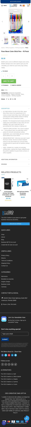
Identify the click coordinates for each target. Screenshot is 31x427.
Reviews (4, 164)
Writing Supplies (19, 47)
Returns (3, 258)
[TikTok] (15, 364)
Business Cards (5, 284)
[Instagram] (9, 364)
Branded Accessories (7, 279)
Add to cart (8, 81)
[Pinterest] (11, 99)
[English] (21, 6)
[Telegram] (15, 99)
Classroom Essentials (15, 93)
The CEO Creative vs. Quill (8, 374)
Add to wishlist (16, 85)
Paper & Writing (15, 94)
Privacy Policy (5, 255)
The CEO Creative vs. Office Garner (11, 376)
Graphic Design (5, 281)
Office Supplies (10, 47)
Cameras (3, 286)
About (3, 237)
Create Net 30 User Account (9, 244)
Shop (2, 234)
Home (2, 47)
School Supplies (6, 95)
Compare (5, 85)
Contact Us (4, 265)
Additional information (9, 159)
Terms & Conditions (6, 260)
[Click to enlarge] (4, 33)
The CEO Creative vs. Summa (9, 381)
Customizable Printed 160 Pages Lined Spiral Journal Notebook (8, 194)
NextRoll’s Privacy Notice (22, 346)
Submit (5, 339)
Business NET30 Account (8, 242)
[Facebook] (7, 99)
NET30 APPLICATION (15, 1)
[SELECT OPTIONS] (12, 182)
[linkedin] (13, 99)
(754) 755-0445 (11, 304)
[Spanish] (24, 6)
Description (5, 108)
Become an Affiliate (15, 223)
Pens (26, 47)
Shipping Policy (5, 263)
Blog (2, 239)
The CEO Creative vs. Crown (9, 384)
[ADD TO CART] (27, 182)
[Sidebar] (2, 130)
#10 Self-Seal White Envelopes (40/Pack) (23, 193)
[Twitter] (9, 99)
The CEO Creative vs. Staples (9, 379)
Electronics (4, 276)
